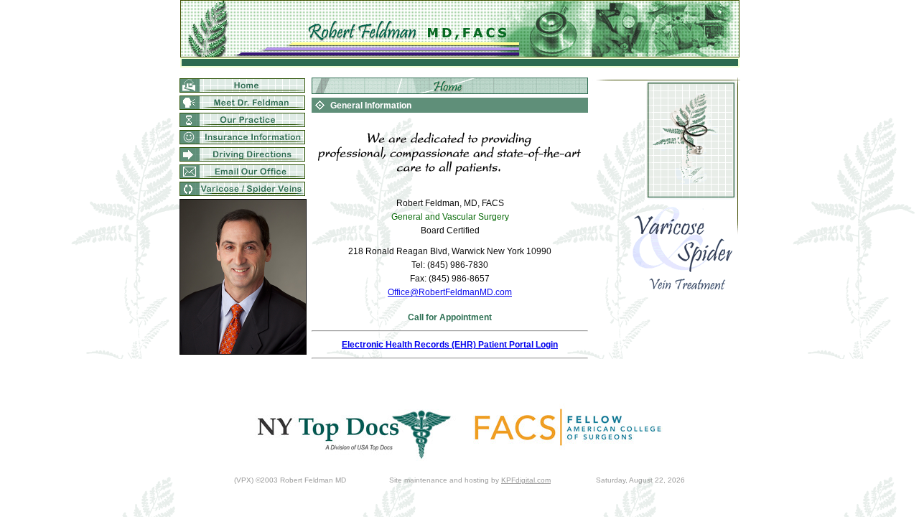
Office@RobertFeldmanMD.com (450, 292)
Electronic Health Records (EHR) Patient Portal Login (450, 345)
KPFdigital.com (526, 480)
